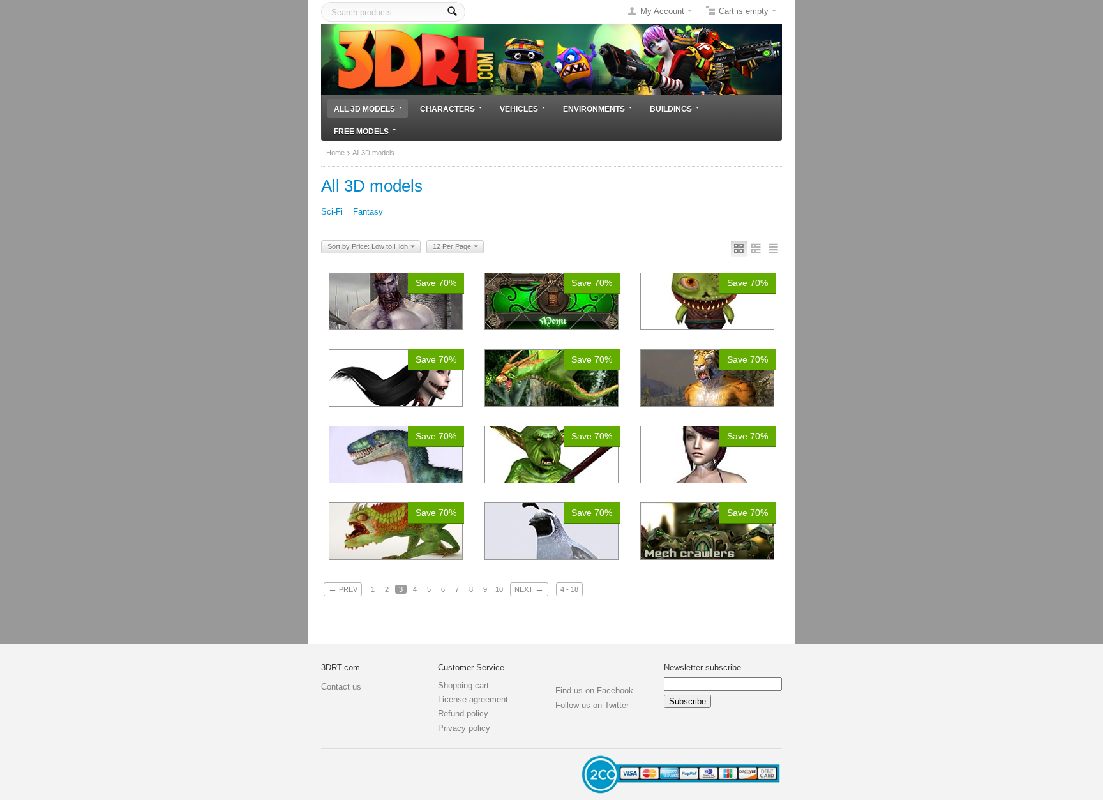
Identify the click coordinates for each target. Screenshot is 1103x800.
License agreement (473, 699)
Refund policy (463, 713)
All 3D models (364, 109)
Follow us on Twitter (592, 705)
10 (499, 589)
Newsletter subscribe (702, 667)
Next (529, 589)
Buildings (671, 109)
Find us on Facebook (594, 690)
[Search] (452, 12)
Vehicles (519, 109)
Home (335, 152)
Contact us (341, 686)
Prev (342, 589)
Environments (594, 109)
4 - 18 (569, 589)
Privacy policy (464, 728)
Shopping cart (463, 685)
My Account (662, 11)
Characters (447, 109)
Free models (361, 131)
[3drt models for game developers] (551, 58)
